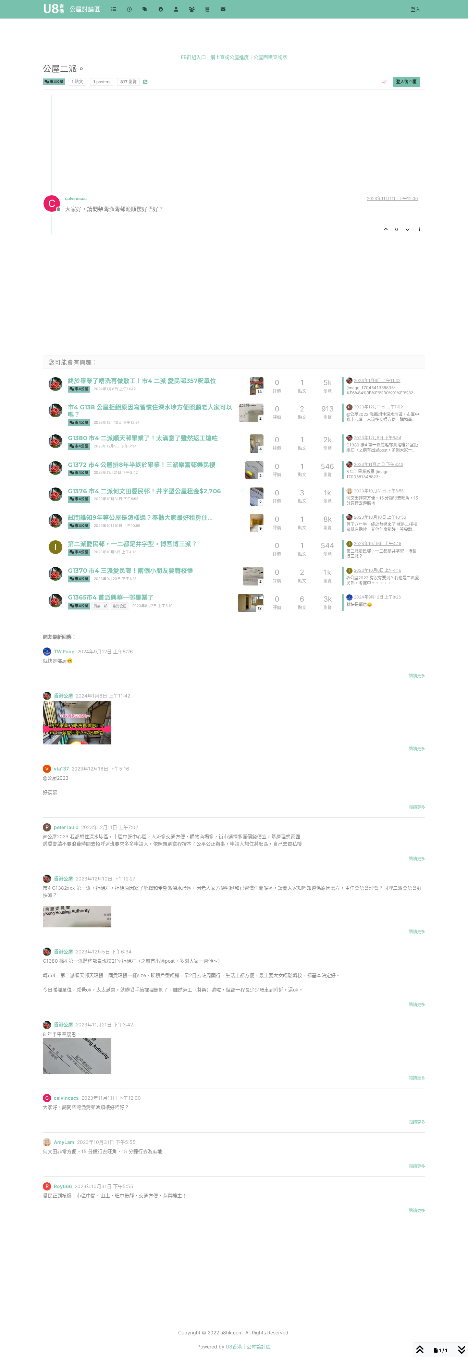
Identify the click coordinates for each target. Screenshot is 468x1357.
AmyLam (64, 1142)
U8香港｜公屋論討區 (248, 1346)
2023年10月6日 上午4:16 (377, 570)
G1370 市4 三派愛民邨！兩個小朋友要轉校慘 (130, 570)
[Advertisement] (234, 143)
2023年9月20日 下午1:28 (115, 579)
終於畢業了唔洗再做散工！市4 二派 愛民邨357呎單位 (142, 380)
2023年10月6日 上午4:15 (115, 552)
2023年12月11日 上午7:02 (378, 406)
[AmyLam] (349, 490)
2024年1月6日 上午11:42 (115, 389)
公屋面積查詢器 (270, 57)
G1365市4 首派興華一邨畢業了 (111, 597)
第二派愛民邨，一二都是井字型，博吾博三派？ (132, 543)
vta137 (61, 768)
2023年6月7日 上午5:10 (152, 606)
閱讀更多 (417, 675)
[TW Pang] (349, 597)
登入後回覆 (406, 81)
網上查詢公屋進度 (229, 57)
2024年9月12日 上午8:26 (377, 597)
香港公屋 (63, 695)
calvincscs (76, 198)
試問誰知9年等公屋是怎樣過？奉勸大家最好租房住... (140, 517)
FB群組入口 (193, 57)
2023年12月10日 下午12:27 (116, 422)
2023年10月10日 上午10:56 (117, 525)
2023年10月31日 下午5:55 (379, 490)
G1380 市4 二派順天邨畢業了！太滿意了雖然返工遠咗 (143, 438)
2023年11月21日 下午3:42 (116, 472)
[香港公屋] (55, 384)
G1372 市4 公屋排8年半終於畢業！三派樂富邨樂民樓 (141, 464)
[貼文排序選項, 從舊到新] (384, 81)
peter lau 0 (66, 827)
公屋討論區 (85, 9)
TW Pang (64, 651)
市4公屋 (56, 81)
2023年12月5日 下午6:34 (115, 446)
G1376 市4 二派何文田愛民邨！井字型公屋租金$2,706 (144, 491)
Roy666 (63, 1186)
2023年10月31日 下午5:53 (116, 499)
